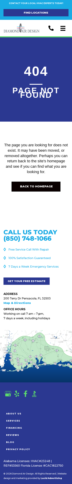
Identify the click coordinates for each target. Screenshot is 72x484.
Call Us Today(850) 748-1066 (30, 235)
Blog (10, 442)
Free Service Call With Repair (28, 249)
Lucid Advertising (51, 478)
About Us (13, 413)
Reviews (12, 435)
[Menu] (63, 28)
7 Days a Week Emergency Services (33, 266)
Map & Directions (17, 303)
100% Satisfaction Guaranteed (29, 258)
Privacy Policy (18, 449)
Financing (14, 428)
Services (13, 420)
